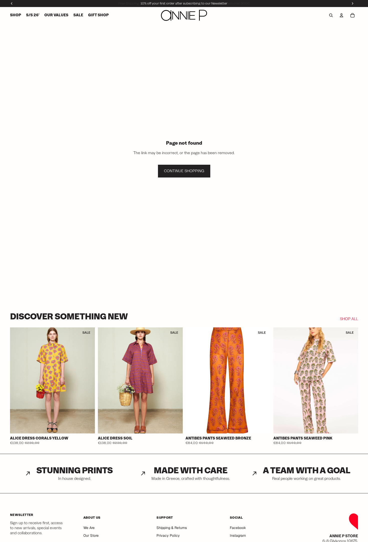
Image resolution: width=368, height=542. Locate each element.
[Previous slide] (17, 380)
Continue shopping (184, 171)
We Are (89, 527)
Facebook (238, 527)
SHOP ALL (349, 319)
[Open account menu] (341, 15)
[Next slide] (87, 380)
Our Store (91, 535)
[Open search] (330, 15)
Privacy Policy (168, 535)
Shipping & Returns (171, 527)
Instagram (238, 535)
